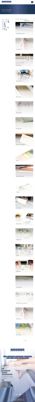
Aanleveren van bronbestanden (7, 374)
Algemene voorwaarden (6, 370)
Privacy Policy (4, 372)
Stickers (3, 28)
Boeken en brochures (19, 356)
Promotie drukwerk (4, 27)
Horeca (3, 23)
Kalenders (3, 26)
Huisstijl (3, 24)
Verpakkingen (4, 29)
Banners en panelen (27, 356)
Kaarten (3, 25)
